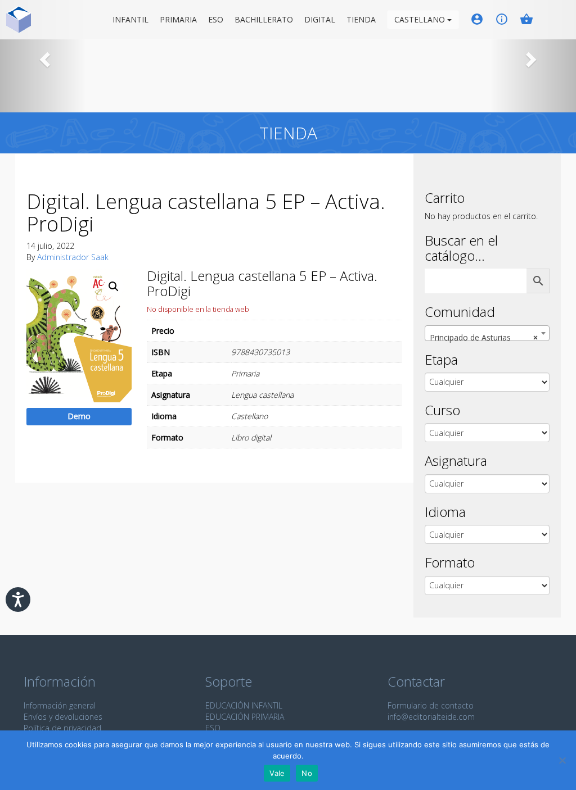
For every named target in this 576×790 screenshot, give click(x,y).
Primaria (178, 19)
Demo (79, 416)
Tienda (361, 19)
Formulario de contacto (431, 705)
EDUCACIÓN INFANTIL (243, 705)
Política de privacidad (62, 728)
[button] (43, 56)
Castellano (420, 19)
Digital (319, 19)
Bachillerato (264, 19)
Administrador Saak (73, 257)
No (307, 773)
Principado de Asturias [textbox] (484, 337)
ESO (215, 19)
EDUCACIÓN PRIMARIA (244, 716)
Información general (60, 705)
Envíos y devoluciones (63, 716)
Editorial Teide (19, 19)
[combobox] (487, 333)
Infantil (130, 19)
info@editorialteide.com (431, 716)
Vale (277, 773)
